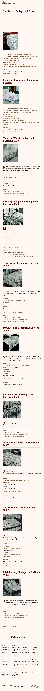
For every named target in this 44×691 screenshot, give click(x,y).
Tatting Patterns (25, 672)
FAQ (7, 685)
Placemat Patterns (25, 664)
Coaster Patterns (5, 652)
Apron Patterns (35, 642)
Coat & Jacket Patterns (16, 652)
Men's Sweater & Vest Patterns (26, 662)
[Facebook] (22, 686)
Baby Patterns (14, 645)
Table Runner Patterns (6, 672)
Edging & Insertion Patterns (25, 655)
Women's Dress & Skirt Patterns (6, 675)
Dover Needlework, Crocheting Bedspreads (13, 195)
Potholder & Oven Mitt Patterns (6, 668)
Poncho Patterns (35, 664)
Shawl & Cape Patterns (16, 669)
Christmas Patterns (35, 649)
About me (3, 686)
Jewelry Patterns (35, 659)
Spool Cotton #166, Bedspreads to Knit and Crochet (15, 193)
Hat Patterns (4, 659)
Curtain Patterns (35, 652)
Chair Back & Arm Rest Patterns (16, 650)
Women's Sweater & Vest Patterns (16, 675)
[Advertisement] (22, 23)
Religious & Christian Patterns (16, 668)
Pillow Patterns (5, 664)
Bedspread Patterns (15, 647)
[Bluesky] (18, 686)
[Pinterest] (15, 686)
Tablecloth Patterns (15, 672)
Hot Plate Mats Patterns (26, 659)
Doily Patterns (4, 654)
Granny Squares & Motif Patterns (26, 657)
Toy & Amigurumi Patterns (37, 672)
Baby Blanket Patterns (6, 645)
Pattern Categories (5, 642)
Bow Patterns (34, 647)
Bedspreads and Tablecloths (10, 73)
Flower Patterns (5, 656)
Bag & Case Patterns (26, 645)
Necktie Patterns (35, 661)
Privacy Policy (12, 686)
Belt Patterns (24, 647)
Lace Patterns (4, 661)
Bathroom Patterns (5, 647)
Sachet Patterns (35, 667)
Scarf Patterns (4, 669)
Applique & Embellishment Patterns (26, 643)
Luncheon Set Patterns (16, 661)
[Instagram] (25, 686)
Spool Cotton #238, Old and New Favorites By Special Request (18, 256)
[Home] (8, 2)
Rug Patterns (24, 667)
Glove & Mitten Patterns (16, 656)
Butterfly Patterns (5, 649)
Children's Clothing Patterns (25, 650)
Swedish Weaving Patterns (35, 670)
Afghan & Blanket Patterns (15, 643)
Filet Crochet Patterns (36, 654)
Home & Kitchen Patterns (16, 659)
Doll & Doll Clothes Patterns (15, 655)
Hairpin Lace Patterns (36, 656)
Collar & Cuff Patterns (26, 652)
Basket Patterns (35, 645)
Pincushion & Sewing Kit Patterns (16, 665)
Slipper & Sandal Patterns (27, 669)
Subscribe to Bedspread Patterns (9, 626)
